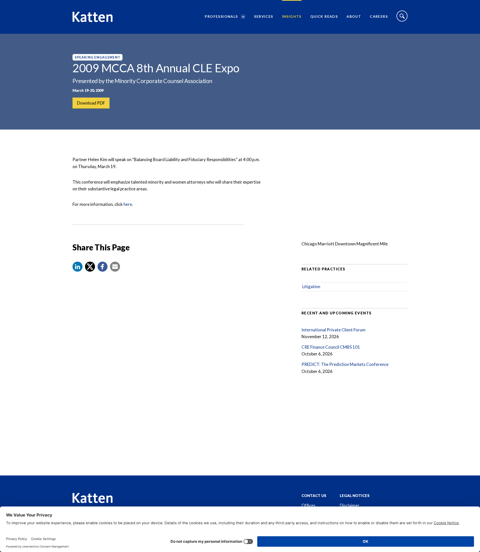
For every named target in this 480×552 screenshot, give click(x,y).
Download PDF (91, 103)
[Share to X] (90, 267)
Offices (309, 505)
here (128, 204)
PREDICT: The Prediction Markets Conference (345, 364)
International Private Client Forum (334, 329)
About (353, 16)
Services (263, 16)
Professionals (221, 16)
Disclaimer (350, 505)
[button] (77, 267)
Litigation (311, 286)
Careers (379, 16)
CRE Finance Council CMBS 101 (331, 347)
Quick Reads (324, 16)
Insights (292, 16)
